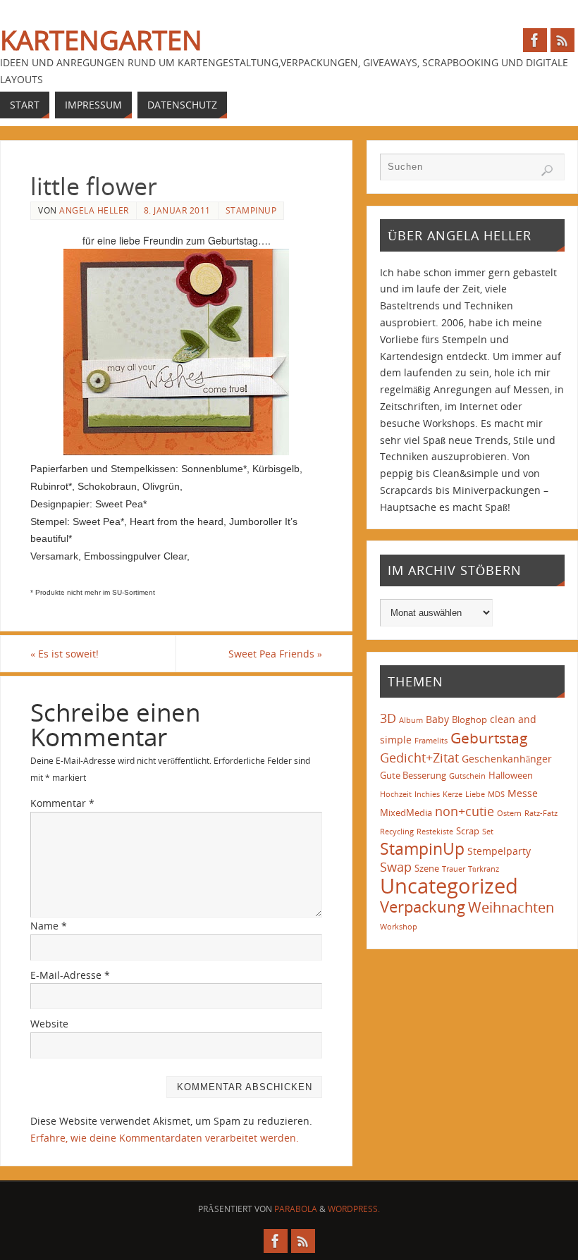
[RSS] (562, 40)
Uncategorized (449, 886)
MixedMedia (406, 812)
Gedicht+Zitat (419, 757)
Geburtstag (489, 737)
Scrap (467, 830)
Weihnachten (511, 907)
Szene (426, 868)
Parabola (295, 1209)
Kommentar (62, 803)
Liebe (475, 794)
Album (411, 720)
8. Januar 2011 (177, 210)
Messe (523, 793)
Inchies (427, 794)
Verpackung (422, 906)
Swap (396, 866)
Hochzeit (396, 794)
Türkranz (483, 869)
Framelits (431, 741)
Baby (437, 719)
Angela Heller (94, 210)
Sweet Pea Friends (275, 653)
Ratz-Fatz (541, 813)
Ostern (509, 813)
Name (48, 925)
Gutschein (467, 776)
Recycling (397, 831)
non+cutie (464, 811)
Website (49, 1023)
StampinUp (251, 210)
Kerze (452, 794)
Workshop (398, 927)
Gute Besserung (413, 775)
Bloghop (469, 719)
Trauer (453, 869)
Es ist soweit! (64, 653)
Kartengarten (101, 39)
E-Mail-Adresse (70, 975)
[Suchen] (547, 170)
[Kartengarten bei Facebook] (535, 40)
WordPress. (354, 1209)
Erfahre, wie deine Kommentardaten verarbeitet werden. (164, 1137)
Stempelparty (499, 851)
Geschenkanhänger (507, 758)
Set (487, 831)
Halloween (510, 775)
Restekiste (435, 831)
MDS (496, 794)
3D (388, 718)
